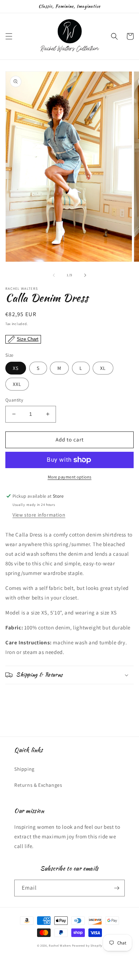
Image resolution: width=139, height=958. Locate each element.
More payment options (70, 477)
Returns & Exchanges (38, 785)
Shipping (24, 769)
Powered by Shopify (87, 945)
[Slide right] (85, 275)
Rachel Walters (60, 945)
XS (16, 368)
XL (103, 368)
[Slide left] (54, 275)
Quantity (14, 400)
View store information (38, 515)
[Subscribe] (116, 888)
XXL (17, 384)
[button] (9, 36)
